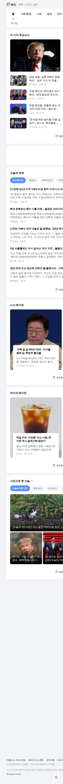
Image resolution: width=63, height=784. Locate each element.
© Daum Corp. (14, 774)
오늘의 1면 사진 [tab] (20, 488)
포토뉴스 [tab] (37, 488)
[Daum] (9, 4)
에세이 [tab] (32, 180)
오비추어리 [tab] (17, 180)
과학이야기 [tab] (47, 180)
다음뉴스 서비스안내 (16, 760)
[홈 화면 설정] (56, 777)
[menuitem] (13, 14)
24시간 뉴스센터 (36, 760)
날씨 (35, 4)
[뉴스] (13, 4)
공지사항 (50, 760)
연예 (20, 4)
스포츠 (28, 4)
